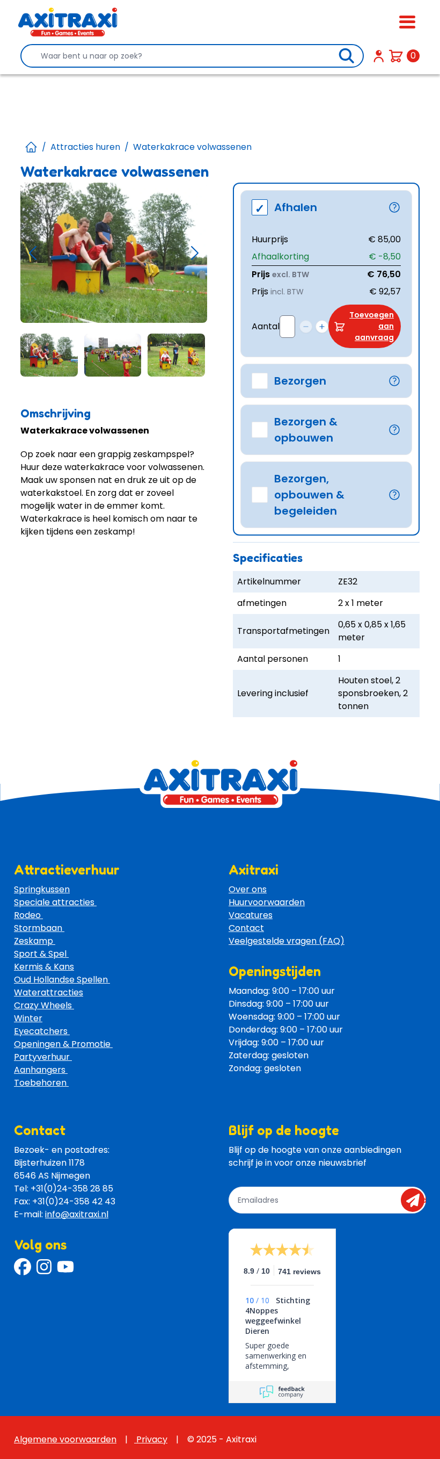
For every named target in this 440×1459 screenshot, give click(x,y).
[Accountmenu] (378, 55)
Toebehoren (41, 1083)
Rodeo (28, 915)
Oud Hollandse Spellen (62, 979)
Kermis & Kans (44, 966)
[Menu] (407, 22)
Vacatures (251, 915)
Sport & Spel (41, 954)
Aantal (266, 326)
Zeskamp (34, 941)
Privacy (150, 1439)
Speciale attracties (55, 902)
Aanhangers (41, 1070)
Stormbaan (39, 928)
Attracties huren (85, 147)
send (416, 1200)
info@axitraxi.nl (76, 1214)
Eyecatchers (42, 1031)
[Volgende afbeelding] (194, 253)
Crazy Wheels (44, 1005)
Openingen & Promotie (63, 1044)
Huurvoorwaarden (267, 902)
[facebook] (22, 1266)
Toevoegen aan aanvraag (371, 326)
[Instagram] (44, 1266)
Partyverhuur (43, 1057)
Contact (246, 928)
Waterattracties (48, 992)
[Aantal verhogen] (322, 326)
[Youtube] (65, 1266)
